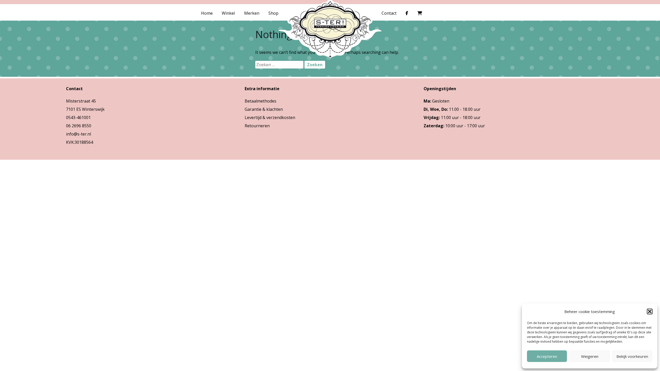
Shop (273, 13)
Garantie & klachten (264, 109)
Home (207, 13)
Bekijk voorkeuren (632, 356)
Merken (251, 13)
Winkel (228, 13)
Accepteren (547, 356)
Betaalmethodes (260, 101)
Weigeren (589, 356)
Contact (389, 13)
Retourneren (257, 126)
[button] (649, 311)
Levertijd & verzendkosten (270, 117)
